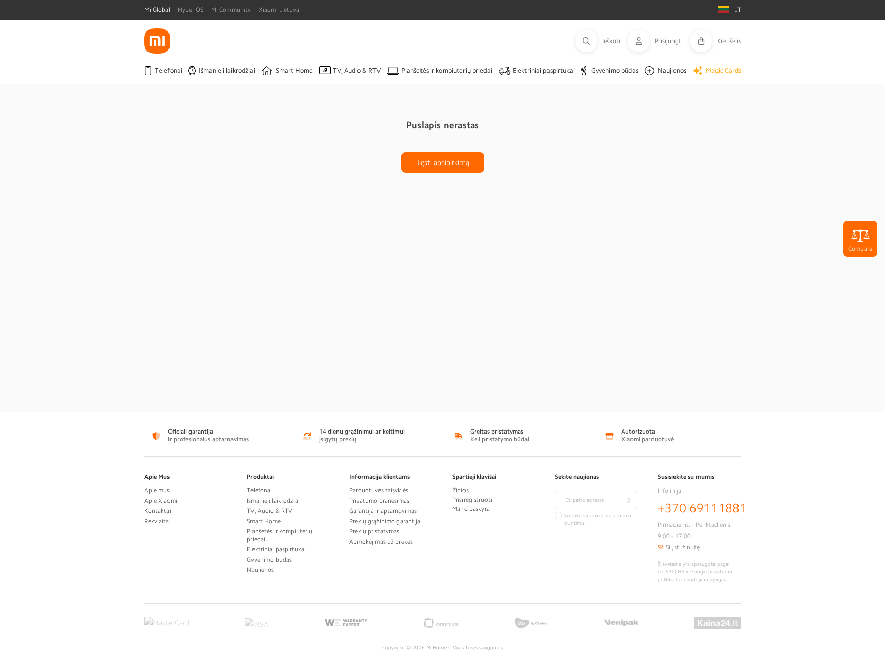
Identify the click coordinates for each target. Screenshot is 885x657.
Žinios (460, 490)
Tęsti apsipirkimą (442, 162)
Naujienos (260, 570)
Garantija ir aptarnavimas (383, 511)
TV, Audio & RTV (269, 511)
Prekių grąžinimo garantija (384, 521)
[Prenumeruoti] (629, 500)
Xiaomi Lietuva (279, 10)
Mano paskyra (471, 509)
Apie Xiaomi (160, 501)
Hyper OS (190, 10)
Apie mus (157, 490)
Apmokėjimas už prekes (381, 542)
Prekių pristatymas (374, 531)
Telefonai (259, 490)
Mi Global (157, 10)
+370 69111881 (702, 508)
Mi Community (231, 10)
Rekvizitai (157, 521)
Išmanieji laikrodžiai (273, 501)
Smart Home (264, 521)
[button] (602, 41)
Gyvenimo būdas (269, 560)
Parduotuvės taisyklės (378, 490)
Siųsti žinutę (683, 547)
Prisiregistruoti (472, 500)
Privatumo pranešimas (379, 501)
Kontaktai (157, 511)
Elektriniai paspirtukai (276, 549)
